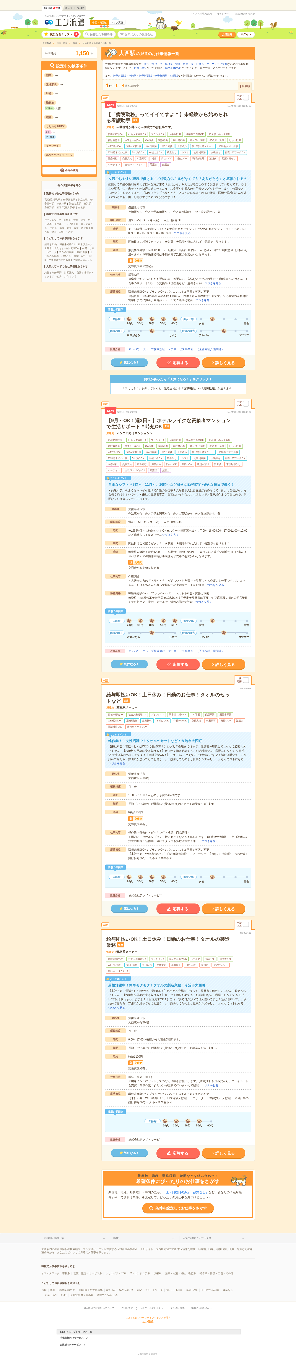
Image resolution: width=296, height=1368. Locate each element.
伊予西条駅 (69, 199)
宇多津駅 (61, 203)
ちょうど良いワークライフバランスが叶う (65, 16)
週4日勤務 (81, 252)
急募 (46, 272)
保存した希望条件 (101, 34)
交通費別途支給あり (59, 260)
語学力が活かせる (82, 260)
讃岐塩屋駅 (75, 203)
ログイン (246, 34)
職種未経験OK (67, 244)
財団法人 (69, 272)
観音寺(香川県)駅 (66, 207)
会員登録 (227, 34)
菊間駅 (174, 75)
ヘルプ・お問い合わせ (201, 14)
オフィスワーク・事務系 (57, 220)
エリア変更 (117, 22)
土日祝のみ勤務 (210, 1290)
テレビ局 (57, 276)
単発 (54, 244)
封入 (66, 276)
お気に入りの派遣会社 (139, 34)
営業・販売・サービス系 (189, 64)
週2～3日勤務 (66, 252)
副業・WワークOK (56, 1295)
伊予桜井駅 (145, 75)
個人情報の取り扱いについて (98, 1308)
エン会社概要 (177, 1308)
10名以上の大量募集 (91, 1290)
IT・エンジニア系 (140, 1273)
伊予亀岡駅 (161, 75)
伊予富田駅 (119, 75)
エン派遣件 (52, 8)
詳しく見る (225, 363)
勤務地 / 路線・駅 (54, 1238)
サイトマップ (223, 14)
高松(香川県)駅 (52, 199)
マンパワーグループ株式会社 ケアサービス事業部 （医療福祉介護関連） (176, 349)
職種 (116, 1238)
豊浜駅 (87, 203)
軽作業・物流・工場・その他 (216, 1273)
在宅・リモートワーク (150, 1290)
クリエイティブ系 (63, 224)
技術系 (53, 228)
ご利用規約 (127, 1308)
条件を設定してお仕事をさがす (181, 1208)
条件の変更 (71, 170)
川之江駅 (83, 199)
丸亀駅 (81, 207)
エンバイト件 (74, 8)
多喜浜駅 (49, 207)
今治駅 (132, 75)
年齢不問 (57, 272)
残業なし (66, 256)
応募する (180, 363)
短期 (46, 244)
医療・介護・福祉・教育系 (74, 228)
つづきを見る (182, 233)
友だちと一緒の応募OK (66, 248)
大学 (74, 276)
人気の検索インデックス (197, 1238)
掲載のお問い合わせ (245, 14)
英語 (79, 272)
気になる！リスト (63, 34)
